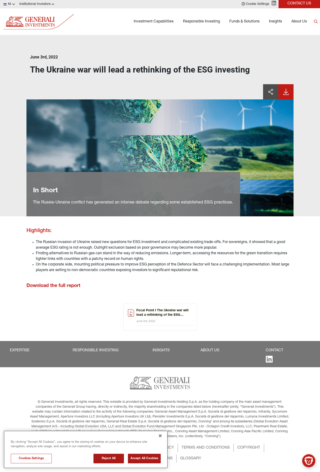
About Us (299, 22)
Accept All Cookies (144, 458)
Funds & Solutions (244, 22)
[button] (255, 4)
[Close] (160, 436)
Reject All (108, 458)
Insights (275, 22)
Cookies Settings (31, 458)
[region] (86, 449)
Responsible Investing (201, 22)
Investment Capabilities (154, 22)
